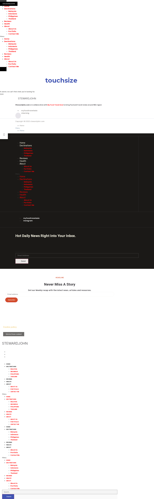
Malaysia (12, 11)
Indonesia (12, 14)
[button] (8, 4)
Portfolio (12, 31)
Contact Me (13, 34)
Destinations (9, 9)
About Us (12, 29)
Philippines (13, 16)
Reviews (7, 21)
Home (6, 6)
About (7, 26)
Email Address (20, 252)
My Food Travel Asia (55, 105)
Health (7, 24)
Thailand (12, 19)
